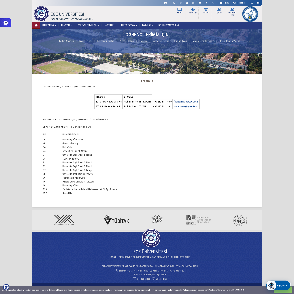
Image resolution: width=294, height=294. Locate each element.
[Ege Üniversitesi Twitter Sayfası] (213, 2)
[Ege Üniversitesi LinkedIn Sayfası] (193, 2)
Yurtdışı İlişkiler (127, 41)
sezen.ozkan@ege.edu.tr (185, 106)
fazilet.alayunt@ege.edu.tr (186, 101)
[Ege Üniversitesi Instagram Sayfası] (180, 2)
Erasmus (143, 41)
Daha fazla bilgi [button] (238, 290)
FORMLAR (147, 25)
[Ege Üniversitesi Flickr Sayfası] (187, 2)
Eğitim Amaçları (66, 41)
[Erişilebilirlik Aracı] (6, 287)
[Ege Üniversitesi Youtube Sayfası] (200, 2)
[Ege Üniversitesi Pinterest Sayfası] (174, 2)
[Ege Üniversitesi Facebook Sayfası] (206, 2)
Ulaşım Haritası (143, 279)
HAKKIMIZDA (48, 25)
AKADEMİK (66, 25)
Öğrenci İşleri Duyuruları (203, 41)
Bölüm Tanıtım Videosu (230, 41)
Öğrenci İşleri (180, 41)
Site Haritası (161, 279)
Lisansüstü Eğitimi (105, 41)
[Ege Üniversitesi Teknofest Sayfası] (166, 2)
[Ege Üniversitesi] (251, 2)
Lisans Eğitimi (85, 41)
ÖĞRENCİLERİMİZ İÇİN (87, 25)
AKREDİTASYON (128, 25)
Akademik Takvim (161, 41)
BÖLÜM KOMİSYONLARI (168, 25)
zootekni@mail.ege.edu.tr (154, 274)
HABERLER (109, 25)
